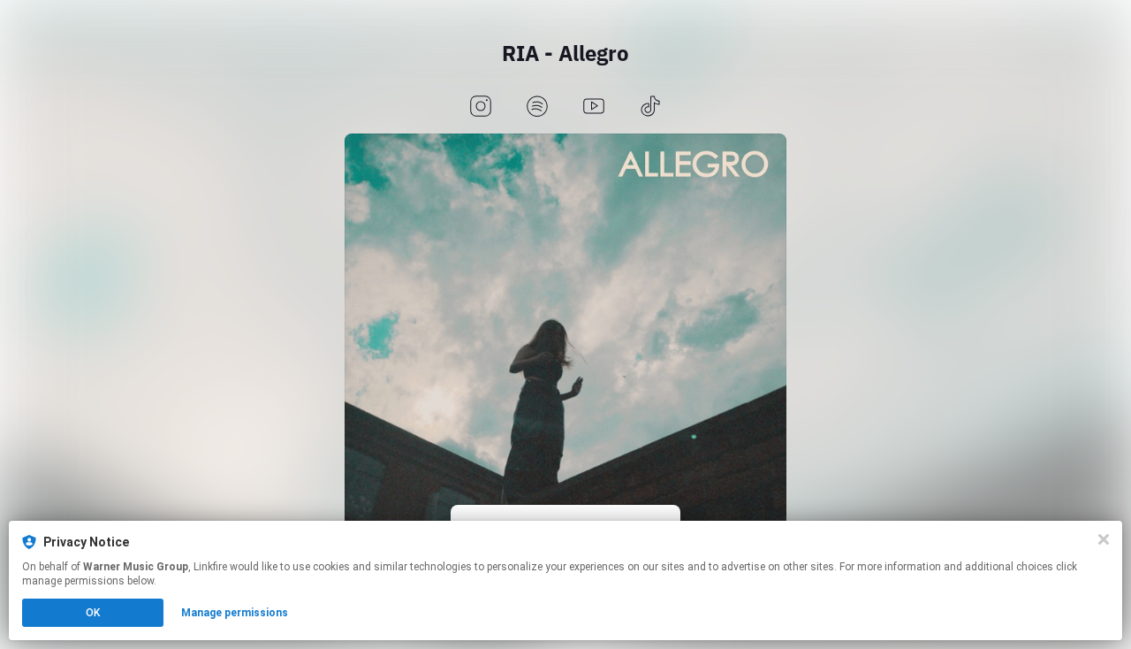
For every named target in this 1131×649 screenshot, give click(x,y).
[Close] (1103, 539)
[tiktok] (650, 107)
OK (93, 613)
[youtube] (594, 107)
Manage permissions (234, 613)
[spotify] (537, 107)
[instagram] (480, 107)
